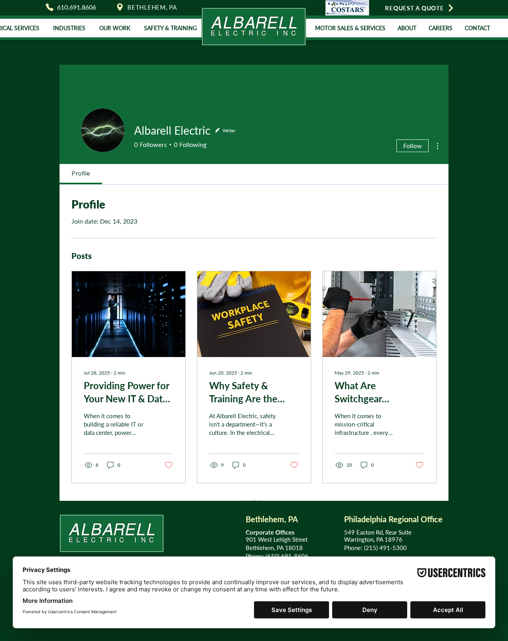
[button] (69, 28)
